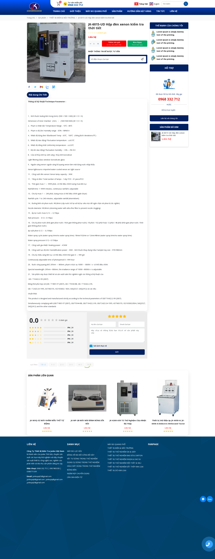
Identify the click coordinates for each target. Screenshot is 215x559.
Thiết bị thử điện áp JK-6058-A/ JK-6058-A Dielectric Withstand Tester (127, 422)
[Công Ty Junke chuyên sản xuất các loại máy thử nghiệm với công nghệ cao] (36, 7)
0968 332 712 (169, 99)
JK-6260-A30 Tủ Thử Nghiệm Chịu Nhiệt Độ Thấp (87, 422)
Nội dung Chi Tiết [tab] (38, 94)
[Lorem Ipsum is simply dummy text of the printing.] (153, 33)
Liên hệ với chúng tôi (169, 118)
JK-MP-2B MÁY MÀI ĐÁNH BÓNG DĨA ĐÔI (47, 422)
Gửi (117, 352)
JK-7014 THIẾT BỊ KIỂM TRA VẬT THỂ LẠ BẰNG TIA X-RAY (168, 422)
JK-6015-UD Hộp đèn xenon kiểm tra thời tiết (173, 134)
